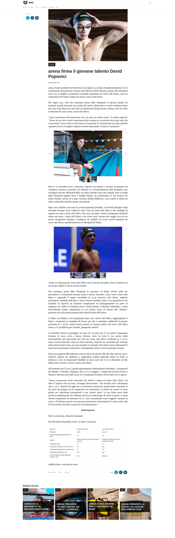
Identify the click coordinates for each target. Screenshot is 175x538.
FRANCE (51, 7)
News (25, 7)
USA (57, 7)
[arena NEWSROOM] (28, 4)
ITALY (37, 7)
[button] (126, 132)
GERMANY (43, 7)
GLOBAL (30, 7)
